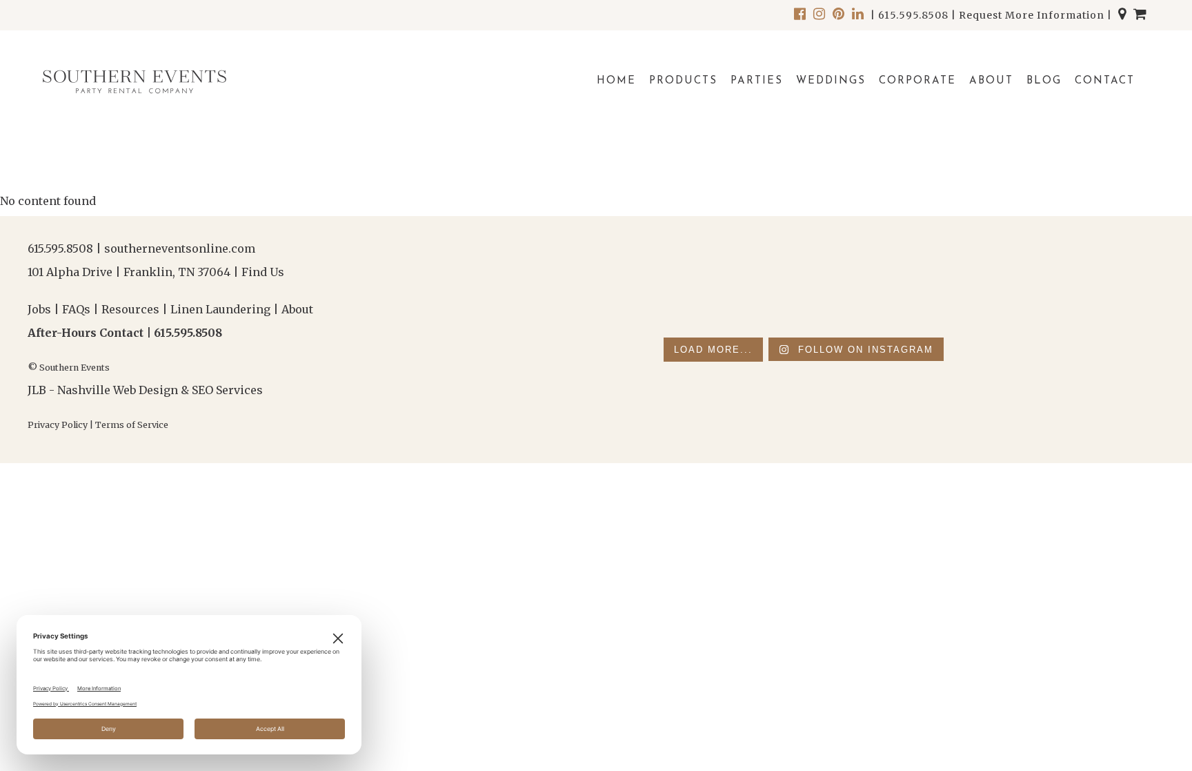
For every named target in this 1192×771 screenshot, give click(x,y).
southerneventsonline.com (179, 248)
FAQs (76, 309)
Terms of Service (131, 425)
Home (616, 81)
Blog (1044, 81)
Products (683, 81)
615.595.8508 (913, 15)
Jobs (39, 309)
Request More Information (1031, 15)
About (991, 81)
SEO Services (227, 390)
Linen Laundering (220, 309)
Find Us (262, 272)
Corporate (917, 81)
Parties (757, 81)
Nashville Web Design (117, 390)
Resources (130, 309)
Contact (1105, 81)
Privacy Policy (58, 425)
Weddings (831, 81)
